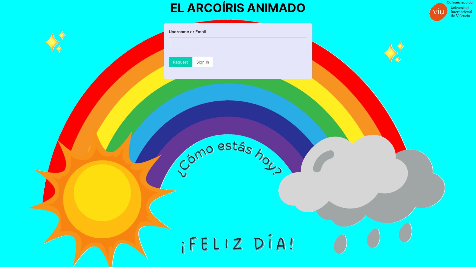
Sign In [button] (202, 62)
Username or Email (187, 31)
